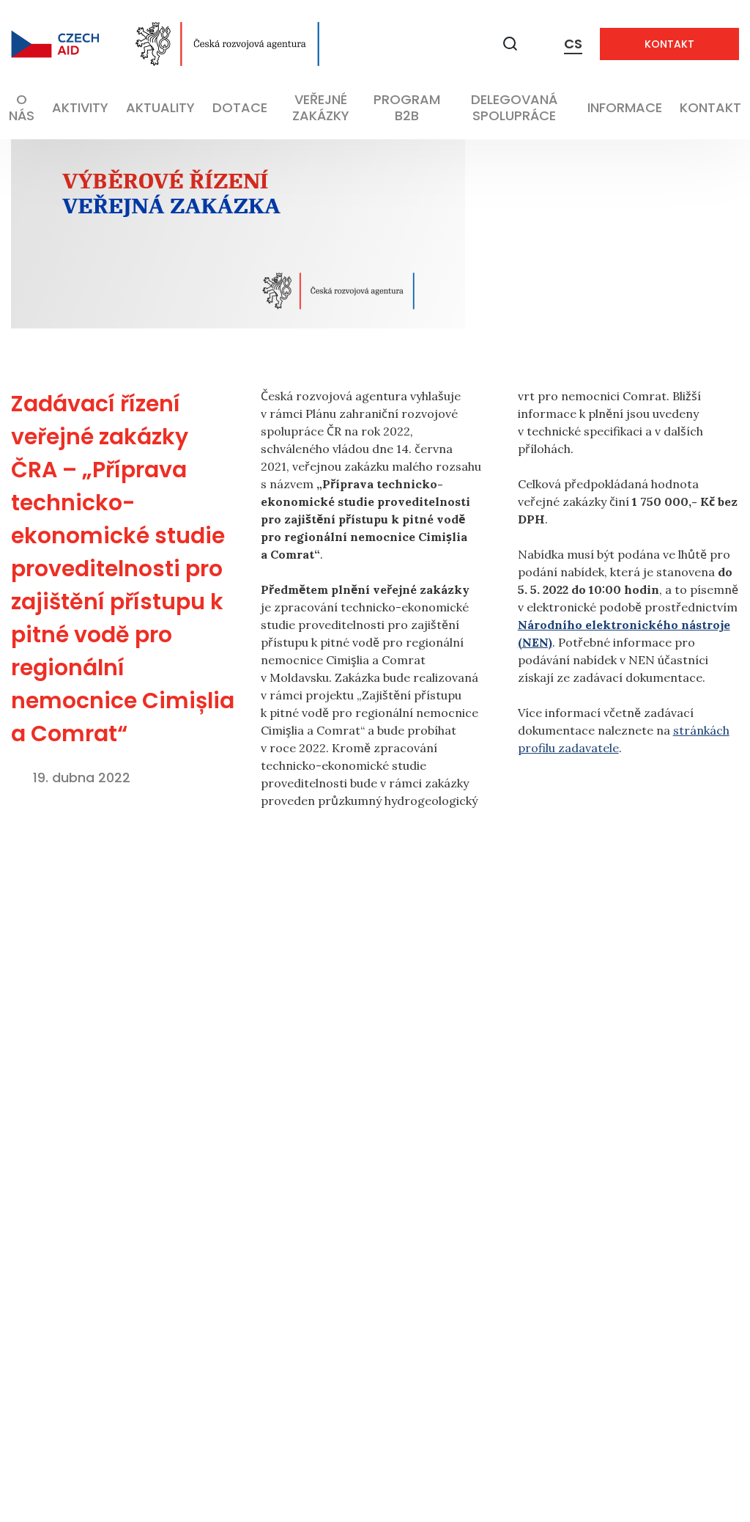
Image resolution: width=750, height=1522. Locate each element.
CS (573, 43)
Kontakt (669, 44)
